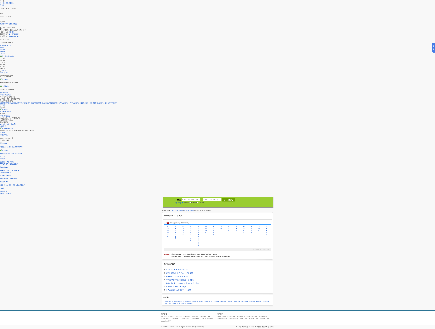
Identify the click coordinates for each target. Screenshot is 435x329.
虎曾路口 (244, 229)
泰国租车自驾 (187, 301)
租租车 (2, 47)
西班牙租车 (236, 301)
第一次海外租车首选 (8, 56)
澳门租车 (189, 303)
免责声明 (264, 327)
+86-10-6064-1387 (14, 36)
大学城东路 (213, 230)
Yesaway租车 (185, 318)
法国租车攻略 (231, 316)
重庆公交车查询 (189, 210)
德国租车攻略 (263, 316)
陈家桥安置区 (168, 231)
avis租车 (164, 316)
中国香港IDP (92, 103)
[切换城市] (178, 203)
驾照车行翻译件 (112, 103)
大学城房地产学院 (190, 233)
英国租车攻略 (243, 318)
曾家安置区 (266, 230)
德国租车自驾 (178, 301)
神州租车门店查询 (197, 301)
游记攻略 (5, 144)
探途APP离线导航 (7, 128)
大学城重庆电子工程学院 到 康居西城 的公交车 (182, 283)
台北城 (236, 228)
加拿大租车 (168, 303)
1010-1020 (11, 32)
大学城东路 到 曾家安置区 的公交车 (178, 290)
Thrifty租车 (203, 316)
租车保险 (2, 105)
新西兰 (14, 147)
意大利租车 (265, 301)
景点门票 (5, 73)
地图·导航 (3, 126)
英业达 (259, 228)
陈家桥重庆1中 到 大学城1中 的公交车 (179, 273)
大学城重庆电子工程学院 (198, 236)
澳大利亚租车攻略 (251, 316)
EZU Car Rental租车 (207, 318)
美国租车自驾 (169, 301)
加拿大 (21, 147)
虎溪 (221, 227)
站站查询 (186, 202)
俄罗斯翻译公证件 (52, 103)
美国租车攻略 (222, 316)
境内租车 (2, 52)
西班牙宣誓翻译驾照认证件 (39, 103)
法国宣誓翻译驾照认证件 (22, 103)
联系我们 (245, 327)
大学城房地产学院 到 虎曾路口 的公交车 (180, 280)
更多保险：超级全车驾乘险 (8, 124)
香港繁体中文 (12, 24)
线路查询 (194, 202)
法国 (20, 153)
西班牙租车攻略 (265, 318)
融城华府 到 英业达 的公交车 (176, 287)
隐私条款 (258, 327)
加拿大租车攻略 (233, 318)
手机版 (2, 5)
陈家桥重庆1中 (175, 232)
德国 (17, 147)
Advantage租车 (166, 321)
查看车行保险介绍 (5, 111)
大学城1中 (228, 230)
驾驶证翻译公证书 (102, 103)
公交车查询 (179, 210)
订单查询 (2, 3)
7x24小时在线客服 (5, 45)
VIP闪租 (2, 54)
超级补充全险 (6, 116)
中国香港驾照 (84, 103)
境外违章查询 (10, 3)
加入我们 (251, 327)
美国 (1, 147)
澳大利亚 (5, 147)
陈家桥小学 (183, 230)
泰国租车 (175, 303)
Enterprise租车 (175, 318)
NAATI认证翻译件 (74, 103)
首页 (173, 210)
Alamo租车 (178, 316)
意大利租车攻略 (222, 318)
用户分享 (2, 132)
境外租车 (2, 50)
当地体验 (5, 79)
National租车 (165, 318)
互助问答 (5, 150)
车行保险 (5, 109)
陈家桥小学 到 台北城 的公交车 (177, 276)
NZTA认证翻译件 (63, 103)
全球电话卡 (5, 86)
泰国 (10, 147)
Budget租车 (186, 316)
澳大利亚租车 (215, 301)
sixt (209, 316)
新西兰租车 (244, 301)
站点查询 (201, 202)
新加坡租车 (182, 303)
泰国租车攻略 (241, 316)
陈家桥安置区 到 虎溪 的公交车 (177, 270)
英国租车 (258, 301)
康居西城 (251, 229)
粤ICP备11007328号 (197, 327)
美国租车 (207, 301)
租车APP (2, 157)
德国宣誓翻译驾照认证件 (7, 103)
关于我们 (238, 327)
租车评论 (5, 135)
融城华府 (206, 229)
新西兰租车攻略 (254, 318)
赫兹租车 (171, 316)
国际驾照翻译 (4, 92)
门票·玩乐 (3, 70)
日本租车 (229, 301)
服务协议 (271, 327)
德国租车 (223, 301)
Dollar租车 (195, 316)
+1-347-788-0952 (13, 34)
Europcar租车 (195, 318)
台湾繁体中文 (4, 24)
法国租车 (252, 301)
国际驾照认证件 (7, 95)
